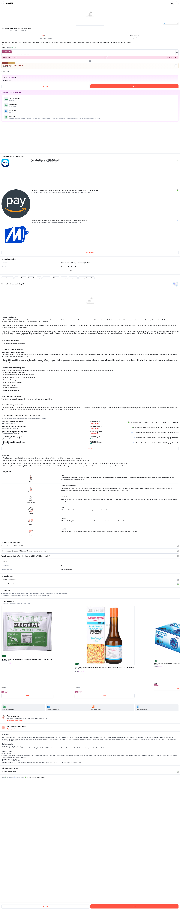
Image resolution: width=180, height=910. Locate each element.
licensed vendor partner (10, 755)
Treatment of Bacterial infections (14, 344)
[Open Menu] (3, 3)
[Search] (172, 3)
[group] (90, 12)
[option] (8, 277)
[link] (9, 3)
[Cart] (176, 3)
